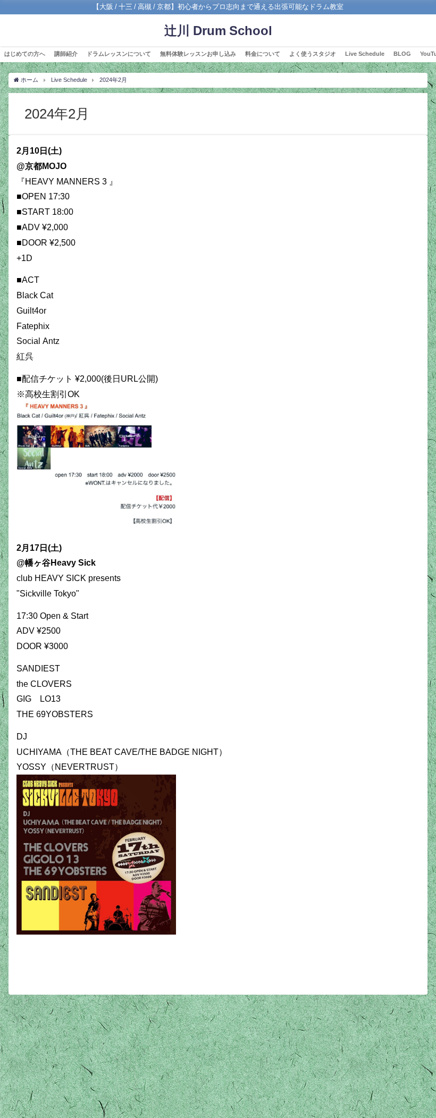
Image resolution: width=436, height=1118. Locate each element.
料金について (262, 54)
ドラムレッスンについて (119, 54)
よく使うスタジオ (312, 54)
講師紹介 (66, 54)
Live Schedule (364, 54)
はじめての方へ (24, 54)
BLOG (402, 54)
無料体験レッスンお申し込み (198, 54)
